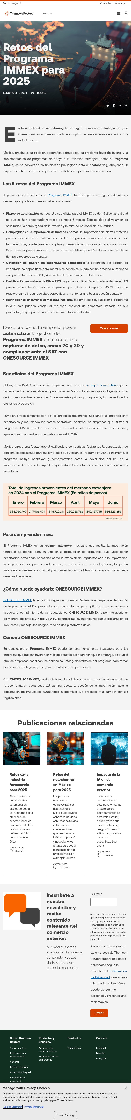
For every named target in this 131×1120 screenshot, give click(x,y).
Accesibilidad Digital (20, 1072)
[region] (65, 1101)
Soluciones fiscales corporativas (49, 1058)
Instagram (101, 1058)
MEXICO (47, 13)
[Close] (125, 1088)
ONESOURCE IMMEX (17, 600)
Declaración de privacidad (17, 1079)
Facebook (101, 1048)
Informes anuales (19, 1067)
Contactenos (74, 1048)
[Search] (126, 13)
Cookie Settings (65, 1115)
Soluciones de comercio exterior (48, 1050)
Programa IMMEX (60, 195)
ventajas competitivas (101, 385)
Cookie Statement (13, 1107)
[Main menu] (118, 13)
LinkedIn (100, 1053)
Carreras (14, 1061)
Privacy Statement (33, 1107)
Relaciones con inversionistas (18, 1055)
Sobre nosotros (18, 1048)
